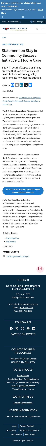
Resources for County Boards (23, 359)
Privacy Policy (16, 434)
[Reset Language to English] (31, 22)
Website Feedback (27, 426)
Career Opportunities (23, 403)
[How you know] (20, 22)
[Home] (14, 27)
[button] (36, 29)
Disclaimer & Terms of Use (29, 430)
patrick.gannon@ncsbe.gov (18, 256)
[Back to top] (40, 269)
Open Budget (30, 434)
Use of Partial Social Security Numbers (23, 416)
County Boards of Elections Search (23, 379)
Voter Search (23, 376)
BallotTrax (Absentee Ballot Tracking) (23, 382)
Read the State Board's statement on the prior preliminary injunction (23, 190)
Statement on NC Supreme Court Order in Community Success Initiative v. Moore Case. (21, 101)
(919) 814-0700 (26, 308)
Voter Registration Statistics (23, 386)
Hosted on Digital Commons (23, 441)
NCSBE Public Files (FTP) (23, 362)
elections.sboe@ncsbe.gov (26, 304)
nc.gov (14, 426)
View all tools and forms (23, 389)
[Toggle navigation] (43, 29)
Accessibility (11, 430)
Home (4, 37)
